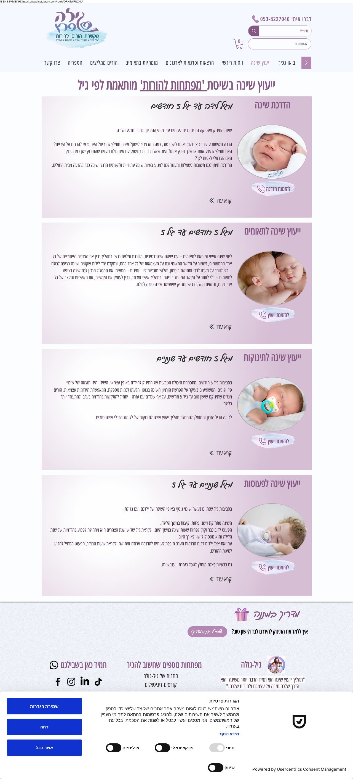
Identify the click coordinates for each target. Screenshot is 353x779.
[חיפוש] (253, 31)
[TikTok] (98, 681)
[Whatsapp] (54, 665)
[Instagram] (71, 681)
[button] (239, 44)
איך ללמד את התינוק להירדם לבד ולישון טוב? (269, 631)
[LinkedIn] (84, 681)
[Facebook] (57, 681)
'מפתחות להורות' (173, 85)
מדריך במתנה (276, 614)
